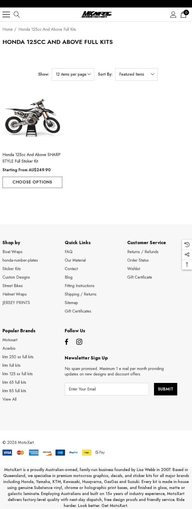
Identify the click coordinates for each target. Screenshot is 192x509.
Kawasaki (71, 482)
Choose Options (32, 182)
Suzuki (133, 482)
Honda (27, 482)
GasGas (111, 482)
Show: (43, 74)
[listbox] (136, 74)
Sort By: (105, 74)
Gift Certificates (78, 311)
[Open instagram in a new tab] (79, 342)
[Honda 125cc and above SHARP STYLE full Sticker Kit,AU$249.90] (32, 118)
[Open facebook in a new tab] (66, 342)
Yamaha (43, 482)
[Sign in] (173, 14)
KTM (56, 482)
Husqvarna (92, 482)
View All (9, 399)
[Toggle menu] (6, 14)
